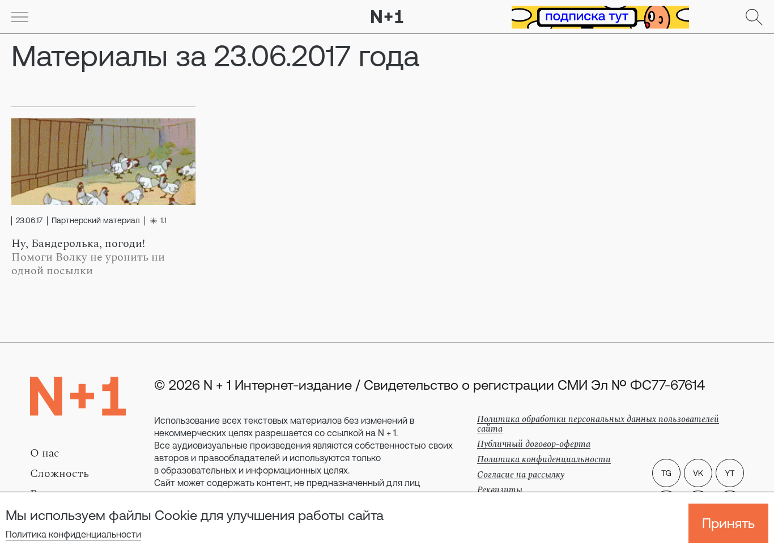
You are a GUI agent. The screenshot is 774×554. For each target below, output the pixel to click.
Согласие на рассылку (520, 474)
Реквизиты (499, 490)
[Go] (19, 16)
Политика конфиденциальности (73, 534)
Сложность (59, 473)
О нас (44, 453)
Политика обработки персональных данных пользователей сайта (598, 424)
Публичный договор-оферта (533, 444)
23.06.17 (29, 220)
